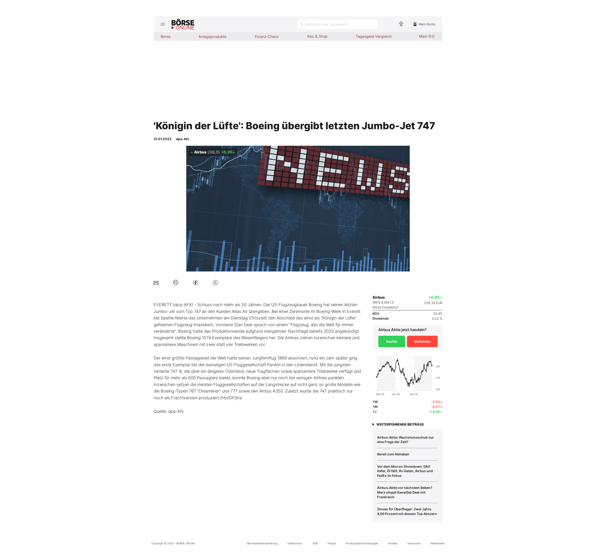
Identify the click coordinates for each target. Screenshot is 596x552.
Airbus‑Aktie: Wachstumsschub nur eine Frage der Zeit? (405, 439)
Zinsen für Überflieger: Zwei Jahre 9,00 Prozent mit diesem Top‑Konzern (407, 511)
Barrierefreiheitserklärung (262, 543)
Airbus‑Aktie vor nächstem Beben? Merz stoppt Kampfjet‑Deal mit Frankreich (404, 492)
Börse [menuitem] (165, 36)
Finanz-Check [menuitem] (267, 36)
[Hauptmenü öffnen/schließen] (163, 24)
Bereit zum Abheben (393, 454)
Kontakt (392, 543)
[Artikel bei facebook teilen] (195, 282)
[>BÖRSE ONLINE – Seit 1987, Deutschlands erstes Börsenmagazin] (183, 24)
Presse (332, 543)
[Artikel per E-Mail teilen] (156, 282)
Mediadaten (437, 543)
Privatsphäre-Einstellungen (362, 543)
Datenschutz (295, 543)
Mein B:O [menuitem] (427, 36)
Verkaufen (422, 341)
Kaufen (391, 341)
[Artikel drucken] (175, 282)
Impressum (413, 543)
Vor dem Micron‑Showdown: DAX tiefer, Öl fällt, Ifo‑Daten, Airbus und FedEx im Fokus (405, 470)
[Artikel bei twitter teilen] (215, 282)
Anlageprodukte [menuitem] (212, 36)
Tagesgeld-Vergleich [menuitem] (374, 36)
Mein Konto (427, 24)
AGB (315, 543)
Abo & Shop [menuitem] (317, 36)
